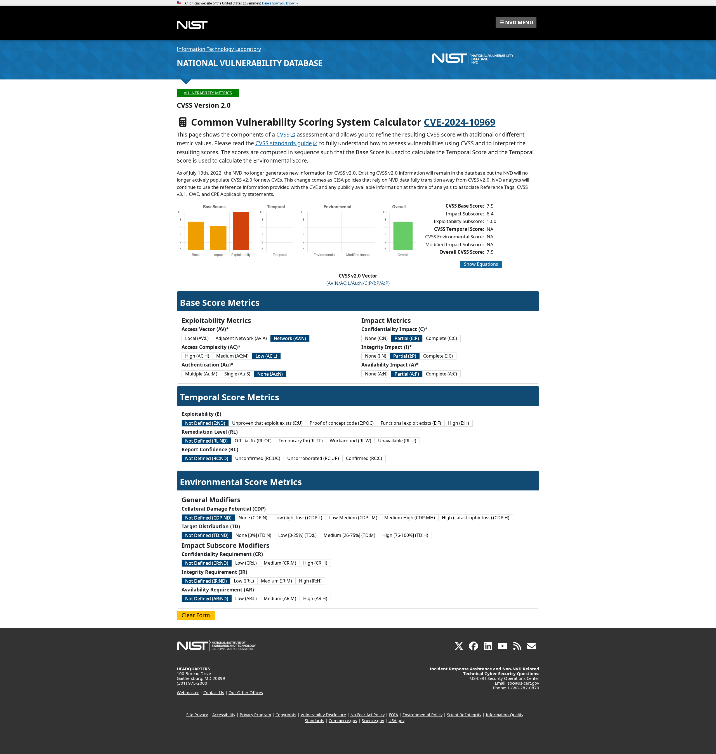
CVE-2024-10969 (459, 122)
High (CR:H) (315, 563)
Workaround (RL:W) (350, 441)
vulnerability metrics (208, 92)
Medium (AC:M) (232, 356)
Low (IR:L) (244, 581)
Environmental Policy (422, 714)
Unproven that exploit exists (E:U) (267, 423)
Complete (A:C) (441, 374)
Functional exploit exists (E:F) (411, 423)
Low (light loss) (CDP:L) (298, 518)
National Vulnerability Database (249, 63)
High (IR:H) (310, 581)
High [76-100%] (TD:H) (405, 535)
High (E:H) (458, 423)
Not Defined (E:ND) (205, 423)
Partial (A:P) (407, 374)
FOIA (393, 714)
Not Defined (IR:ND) (206, 581)
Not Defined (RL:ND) (206, 441)
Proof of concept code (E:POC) (342, 423)
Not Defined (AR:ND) (206, 598)
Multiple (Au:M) (201, 374)
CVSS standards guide (283, 143)
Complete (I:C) (438, 356)
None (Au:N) (270, 374)
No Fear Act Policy (367, 714)
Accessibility (223, 714)
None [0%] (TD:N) (253, 535)
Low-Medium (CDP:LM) (353, 518)
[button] (516, 22)
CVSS (282, 134)
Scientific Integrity (464, 714)
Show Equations (481, 264)
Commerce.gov (343, 720)
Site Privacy (197, 714)
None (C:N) (376, 338)
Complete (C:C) (441, 338)
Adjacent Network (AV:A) (241, 338)
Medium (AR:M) (280, 598)
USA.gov (396, 720)
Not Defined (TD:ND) (207, 535)
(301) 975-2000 (192, 683)
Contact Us (213, 692)
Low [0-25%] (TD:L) (297, 535)
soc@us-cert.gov (523, 683)
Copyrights (285, 714)
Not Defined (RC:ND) (206, 458)
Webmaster (188, 692)
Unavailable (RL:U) (397, 441)
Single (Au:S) (237, 374)
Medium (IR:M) (276, 581)
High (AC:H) (197, 356)
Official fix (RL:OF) (253, 441)
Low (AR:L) (246, 598)
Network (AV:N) (290, 338)
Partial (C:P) (407, 338)
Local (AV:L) (197, 338)
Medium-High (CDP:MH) (409, 518)
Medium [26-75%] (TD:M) (349, 535)
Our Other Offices (246, 692)
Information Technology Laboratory (219, 49)
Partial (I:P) (404, 356)
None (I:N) (375, 356)
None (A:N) (376, 374)
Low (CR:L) (246, 563)
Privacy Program (255, 714)
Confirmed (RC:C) (364, 458)
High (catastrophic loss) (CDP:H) (475, 518)
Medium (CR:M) (280, 563)
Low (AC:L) (266, 356)
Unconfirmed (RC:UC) (257, 458)
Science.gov (373, 720)
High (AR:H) (315, 598)
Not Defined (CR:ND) (206, 563)
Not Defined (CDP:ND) (208, 518)
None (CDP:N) (253, 518)
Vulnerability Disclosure (323, 714)
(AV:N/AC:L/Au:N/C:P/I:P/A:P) (358, 283)
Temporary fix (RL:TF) (301, 441)
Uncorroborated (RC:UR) (313, 458)
